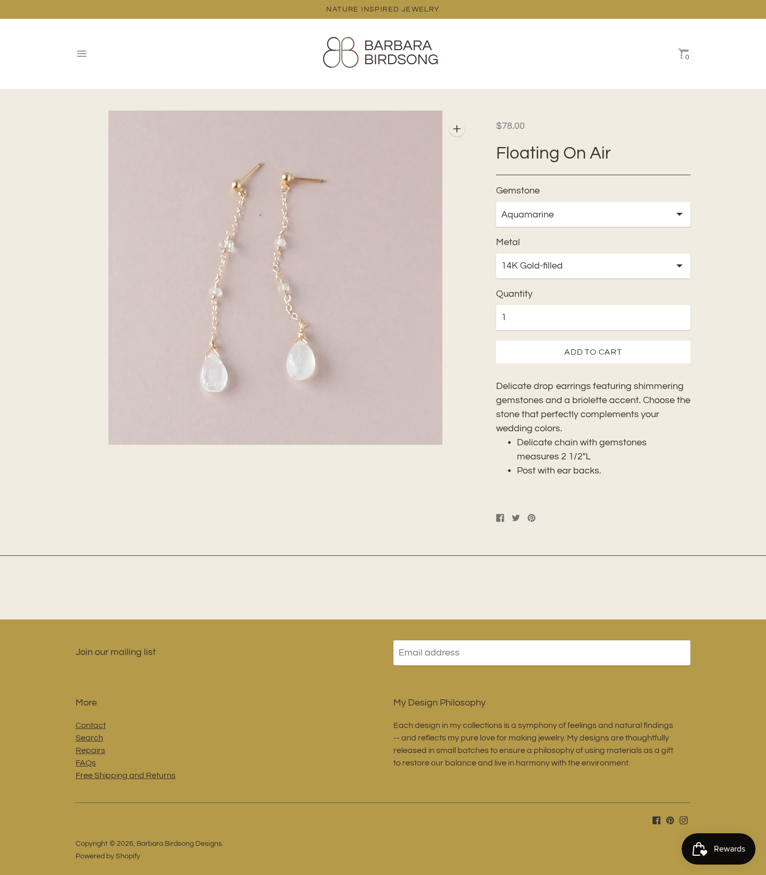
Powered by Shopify (108, 856)
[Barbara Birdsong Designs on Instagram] (683, 820)
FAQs (86, 763)
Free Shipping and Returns (126, 775)
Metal (508, 242)
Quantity (514, 294)
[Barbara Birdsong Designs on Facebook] (656, 820)
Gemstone (518, 191)
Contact (91, 725)
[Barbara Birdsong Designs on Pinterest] (670, 820)
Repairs (90, 750)
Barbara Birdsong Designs (179, 843)
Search (89, 738)
